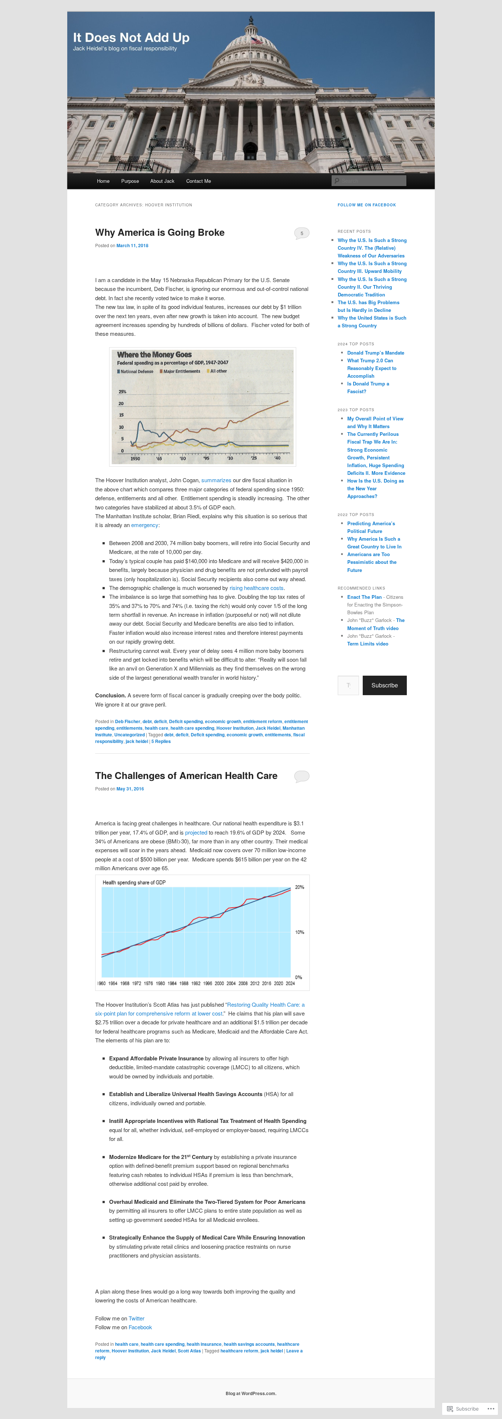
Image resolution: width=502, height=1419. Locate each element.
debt (147, 721)
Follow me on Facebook (367, 204)
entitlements (129, 728)
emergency (144, 525)
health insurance (204, 1344)
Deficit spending (186, 721)
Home (103, 180)
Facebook (140, 1327)
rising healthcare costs (257, 587)
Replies (161, 741)
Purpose (130, 180)
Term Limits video (367, 643)
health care (156, 728)
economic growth (223, 721)
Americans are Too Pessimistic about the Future (372, 562)
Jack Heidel (268, 728)
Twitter (136, 1318)
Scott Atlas (189, 1350)
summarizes (216, 480)
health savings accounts (249, 1344)
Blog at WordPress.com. (251, 1393)
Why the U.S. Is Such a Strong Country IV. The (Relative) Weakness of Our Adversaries (372, 247)
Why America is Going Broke (160, 232)
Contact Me (198, 180)
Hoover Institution (235, 728)
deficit (160, 721)
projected (196, 832)
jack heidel (137, 741)
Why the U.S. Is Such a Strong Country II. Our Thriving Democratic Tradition (372, 286)
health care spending (192, 728)
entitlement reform (262, 721)
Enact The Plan (364, 596)
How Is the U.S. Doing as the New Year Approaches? (375, 488)
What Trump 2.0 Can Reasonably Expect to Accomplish (372, 368)
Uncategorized (129, 734)
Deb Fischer (127, 721)
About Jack (162, 180)
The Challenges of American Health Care (186, 775)
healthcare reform (239, 1350)
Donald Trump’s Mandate (375, 352)
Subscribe (385, 685)
